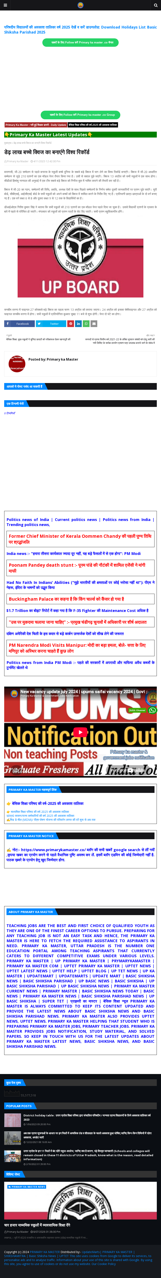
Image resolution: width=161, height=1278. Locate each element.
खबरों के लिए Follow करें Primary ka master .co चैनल (82, 42)
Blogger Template (53, 1272)
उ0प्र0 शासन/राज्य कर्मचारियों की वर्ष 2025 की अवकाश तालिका (40, 816)
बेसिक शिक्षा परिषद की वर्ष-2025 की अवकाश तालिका (93, 124)
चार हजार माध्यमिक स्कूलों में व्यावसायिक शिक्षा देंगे (37, 1224)
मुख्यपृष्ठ (7, 143)
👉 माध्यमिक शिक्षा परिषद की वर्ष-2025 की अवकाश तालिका (37, 812)
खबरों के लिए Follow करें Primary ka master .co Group (82, 114)
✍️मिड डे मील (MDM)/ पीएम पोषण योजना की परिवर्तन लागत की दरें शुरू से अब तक (50, 820)
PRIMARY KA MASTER (45, 1252)
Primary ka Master (18, 161)
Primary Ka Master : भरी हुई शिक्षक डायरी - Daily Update (36, 124)
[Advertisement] (80, 78)
